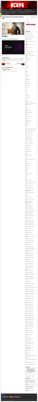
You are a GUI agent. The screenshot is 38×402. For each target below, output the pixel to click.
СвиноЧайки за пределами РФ (29, 238)
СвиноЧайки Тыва (27, 336)
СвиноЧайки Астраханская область (29, 211)
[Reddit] (0, 8)
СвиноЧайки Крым (27, 268)
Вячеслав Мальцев (27, 85)
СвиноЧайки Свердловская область (29, 319)
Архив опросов (27, 376)
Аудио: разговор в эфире (28, 53)
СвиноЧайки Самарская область (29, 313)
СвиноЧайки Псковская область (29, 306)
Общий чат (20, 11)
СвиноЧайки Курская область (29, 272)
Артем (26, 77)
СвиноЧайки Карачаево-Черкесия (29, 257)
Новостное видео (27, 118)
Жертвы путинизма (27, 147)
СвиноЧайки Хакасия (27, 345)
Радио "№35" (27, 194)
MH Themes (12, 400)
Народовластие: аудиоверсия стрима (30, 55)
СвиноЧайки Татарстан (28, 328)
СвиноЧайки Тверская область (29, 330)
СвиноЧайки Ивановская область (29, 242)
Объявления (26, 169)
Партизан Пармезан (27, 95)
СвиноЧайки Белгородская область (29, 215)
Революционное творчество (29, 173)
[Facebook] (2, 36)
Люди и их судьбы (27, 149)
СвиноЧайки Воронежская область (29, 226)
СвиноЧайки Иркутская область (29, 246)
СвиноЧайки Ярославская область (29, 362)
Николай (26, 93)
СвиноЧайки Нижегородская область (30, 289)
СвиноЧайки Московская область (29, 283)
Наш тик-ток (26, 114)
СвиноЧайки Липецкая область (29, 276)
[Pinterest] (0, 10)
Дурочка (26, 89)
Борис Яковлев (27, 81)
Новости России (27, 167)
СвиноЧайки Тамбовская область (29, 326)
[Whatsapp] (0, 15)
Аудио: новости (27, 49)
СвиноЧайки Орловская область (29, 298)
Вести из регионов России (28, 155)
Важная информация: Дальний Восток (30, 130)
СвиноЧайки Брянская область (29, 217)
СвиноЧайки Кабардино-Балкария (29, 248)
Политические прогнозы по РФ (29, 183)
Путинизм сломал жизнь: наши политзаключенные (29, 190)
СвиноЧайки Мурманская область (29, 285)
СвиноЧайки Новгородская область (29, 291)
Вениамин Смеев (27, 83)
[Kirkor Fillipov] (3, 59)
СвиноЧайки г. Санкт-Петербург (29, 230)
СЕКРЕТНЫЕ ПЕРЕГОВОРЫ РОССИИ (29, 37)
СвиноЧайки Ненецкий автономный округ (30, 287)
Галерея (26, 157)
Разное (26, 171)
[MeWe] (0, 12)
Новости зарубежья (27, 163)
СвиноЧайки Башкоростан (28, 213)
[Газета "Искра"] (19, 8)
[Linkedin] (0, 9)
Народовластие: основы (28, 151)
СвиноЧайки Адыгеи (27, 204)
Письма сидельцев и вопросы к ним (29, 192)
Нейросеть (26, 161)
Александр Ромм (27, 75)
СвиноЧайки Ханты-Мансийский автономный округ (29, 348)
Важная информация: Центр (28, 134)
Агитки (26, 106)
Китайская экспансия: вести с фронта (30, 159)
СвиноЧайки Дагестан (28, 234)
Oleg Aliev (26, 73)
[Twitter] (4, 36)
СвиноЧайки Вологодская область (29, 224)
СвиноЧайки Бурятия (28, 219)
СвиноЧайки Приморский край (29, 304)
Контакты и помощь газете (5, 14)
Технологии (26, 175)
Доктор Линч (27, 87)
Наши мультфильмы (27, 116)
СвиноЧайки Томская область (29, 332)
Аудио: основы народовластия (29, 51)
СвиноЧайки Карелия (28, 259)
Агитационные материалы (5, 11)
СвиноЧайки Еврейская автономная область (29, 236)
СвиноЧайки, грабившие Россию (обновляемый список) (29, 202)
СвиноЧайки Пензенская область (29, 300)
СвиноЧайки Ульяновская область (29, 341)
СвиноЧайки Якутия (27, 357)
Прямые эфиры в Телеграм (28, 112)
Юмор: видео (27, 124)
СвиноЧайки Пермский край (28, 302)
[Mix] (0, 13)
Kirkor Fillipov (8, 58)
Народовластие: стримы (28, 110)
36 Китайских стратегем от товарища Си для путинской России (30, 104)
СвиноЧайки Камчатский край (29, 255)
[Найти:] (31, 28)
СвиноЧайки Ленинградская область (29, 274)
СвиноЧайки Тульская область (29, 334)
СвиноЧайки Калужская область (29, 253)
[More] (7, 36)
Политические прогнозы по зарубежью (30, 181)
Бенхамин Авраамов (27, 79)
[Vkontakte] (5, 36)
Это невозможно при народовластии (30, 364)
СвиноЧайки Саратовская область (29, 315)
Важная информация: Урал (28, 132)
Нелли (26, 91)
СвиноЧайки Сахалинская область (29, 317)
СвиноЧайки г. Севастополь (28, 232)
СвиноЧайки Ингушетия (28, 244)
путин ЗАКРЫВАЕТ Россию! (28, 39)
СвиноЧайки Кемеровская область (29, 261)
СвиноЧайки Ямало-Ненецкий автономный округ (30, 360)
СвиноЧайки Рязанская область (29, 311)
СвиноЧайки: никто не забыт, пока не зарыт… (29, 11)
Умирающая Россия (27, 122)
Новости (26, 153)
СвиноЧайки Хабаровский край (29, 343)
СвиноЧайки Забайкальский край (29, 240)
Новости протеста (27, 165)
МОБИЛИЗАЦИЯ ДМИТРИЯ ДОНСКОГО (30, 41)
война (26, 126)
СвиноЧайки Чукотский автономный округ (30, 355)
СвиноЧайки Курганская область (29, 270)
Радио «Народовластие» (13, 11)
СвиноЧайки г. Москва (28, 228)
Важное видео (27, 108)
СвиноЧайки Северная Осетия (29, 321)
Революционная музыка (28, 120)
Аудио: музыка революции (28, 47)
